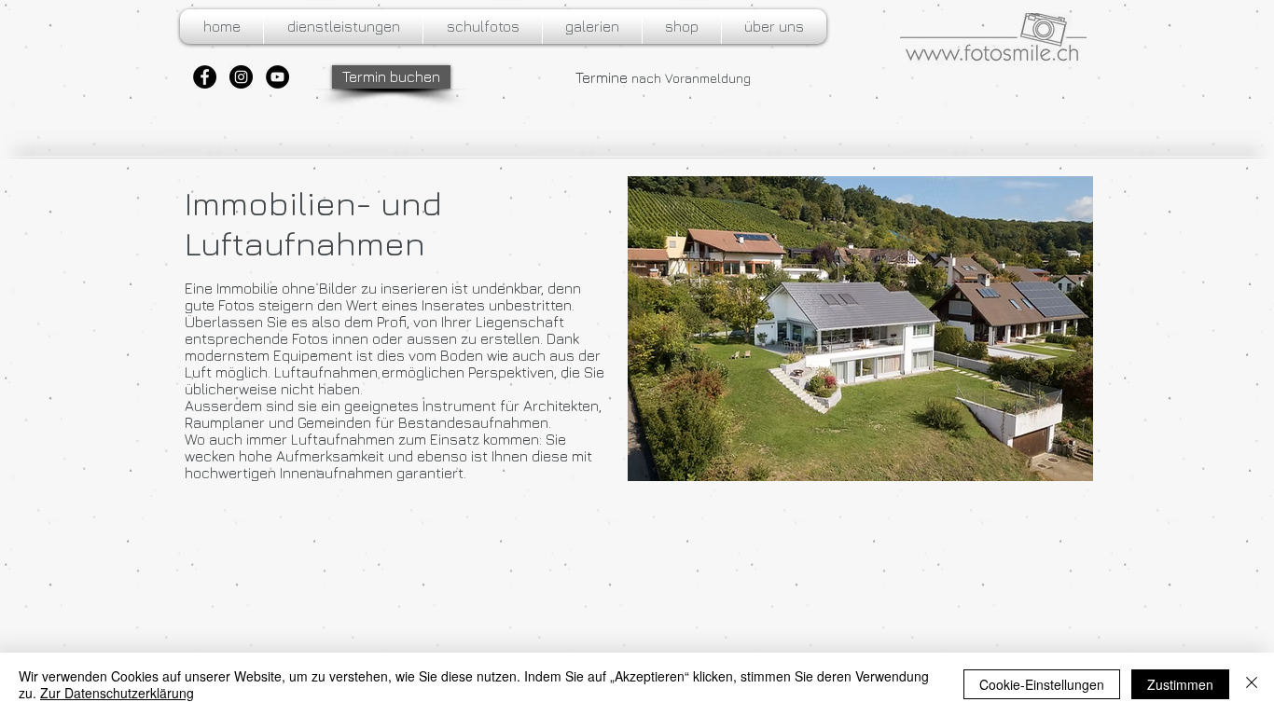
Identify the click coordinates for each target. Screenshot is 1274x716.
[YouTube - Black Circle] (277, 77)
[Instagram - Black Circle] (241, 77)
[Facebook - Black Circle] (204, 77)
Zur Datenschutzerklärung (117, 692)
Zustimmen (1180, 684)
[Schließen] (1251, 684)
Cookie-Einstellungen (1041, 684)
